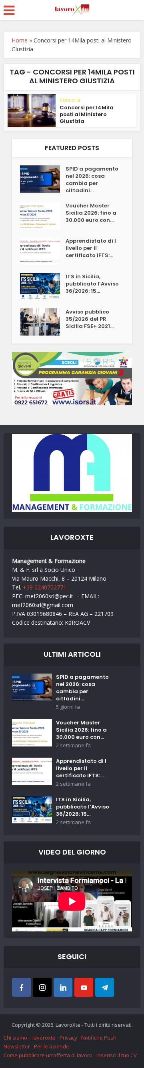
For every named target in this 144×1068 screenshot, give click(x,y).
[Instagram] (42, 987)
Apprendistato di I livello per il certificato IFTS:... (91, 248)
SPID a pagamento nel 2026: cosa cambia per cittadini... (92, 179)
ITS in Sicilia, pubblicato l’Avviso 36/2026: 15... (92, 284)
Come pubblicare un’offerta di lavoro (48, 1055)
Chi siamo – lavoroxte (30, 1037)
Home (20, 40)
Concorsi (70, 100)
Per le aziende (51, 1046)
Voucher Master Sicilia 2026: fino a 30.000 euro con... (91, 213)
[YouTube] (83, 987)
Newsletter (17, 1046)
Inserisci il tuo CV (116, 1055)
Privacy (68, 1037)
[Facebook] (21, 987)
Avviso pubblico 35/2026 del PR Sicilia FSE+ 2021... (90, 319)
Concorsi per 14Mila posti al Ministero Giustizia (87, 114)
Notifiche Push (98, 1037)
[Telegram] (104, 987)
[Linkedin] (63, 987)
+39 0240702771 (44, 587)
